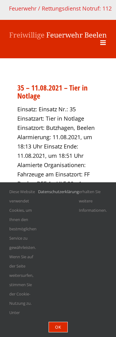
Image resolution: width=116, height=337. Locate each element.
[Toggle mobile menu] (103, 42)
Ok (58, 327)
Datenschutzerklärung (58, 191)
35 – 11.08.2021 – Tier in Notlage (52, 91)
